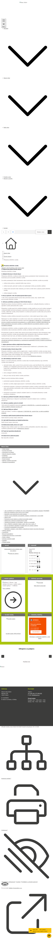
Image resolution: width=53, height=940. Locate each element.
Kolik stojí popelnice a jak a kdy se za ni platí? (16, 512)
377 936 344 (31, 693)
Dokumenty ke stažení (8, 452)
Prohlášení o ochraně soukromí (29, 882)
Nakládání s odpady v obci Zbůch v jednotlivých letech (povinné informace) (24, 529)
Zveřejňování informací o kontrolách (11, 535)
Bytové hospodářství (7, 534)
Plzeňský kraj (26, 661)
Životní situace (7, 256)
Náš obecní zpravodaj (39, 585)
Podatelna (4, 455)
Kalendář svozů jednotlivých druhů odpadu (15, 514)
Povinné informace (7, 450)
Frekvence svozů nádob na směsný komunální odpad (18, 519)
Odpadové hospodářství (8, 462)
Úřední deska (5, 449)
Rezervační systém (7, 457)
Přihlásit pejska (6, 542)
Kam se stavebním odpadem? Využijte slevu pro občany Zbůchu (21, 525)
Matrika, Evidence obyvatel (9, 460)
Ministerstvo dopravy (35, 356)
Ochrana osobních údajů (8, 538)
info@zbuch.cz (36, 695)
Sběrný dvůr (7, 517)
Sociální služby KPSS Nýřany (13, 633)
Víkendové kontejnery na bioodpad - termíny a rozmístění (19, 522)
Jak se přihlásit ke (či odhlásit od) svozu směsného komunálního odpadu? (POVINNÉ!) (26, 510)
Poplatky (4, 540)
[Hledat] (50, 232)
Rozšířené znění (13, 268)
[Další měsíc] (31, 551)
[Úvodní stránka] (11, 243)
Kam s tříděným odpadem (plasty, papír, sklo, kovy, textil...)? (20, 524)
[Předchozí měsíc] (29, 551)
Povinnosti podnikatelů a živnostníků (14, 527)
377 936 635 (38, 693)
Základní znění (5, 268)
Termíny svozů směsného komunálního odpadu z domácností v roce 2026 (23, 515)
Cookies (18, 882)
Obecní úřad (7, 253)
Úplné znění (21, 268)
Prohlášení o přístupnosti (8, 882)
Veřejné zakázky (6, 530)
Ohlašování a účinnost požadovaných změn (15, 520)
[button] (25, 486)
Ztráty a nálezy (6, 537)
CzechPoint (5, 532)
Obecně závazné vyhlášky (9, 454)
